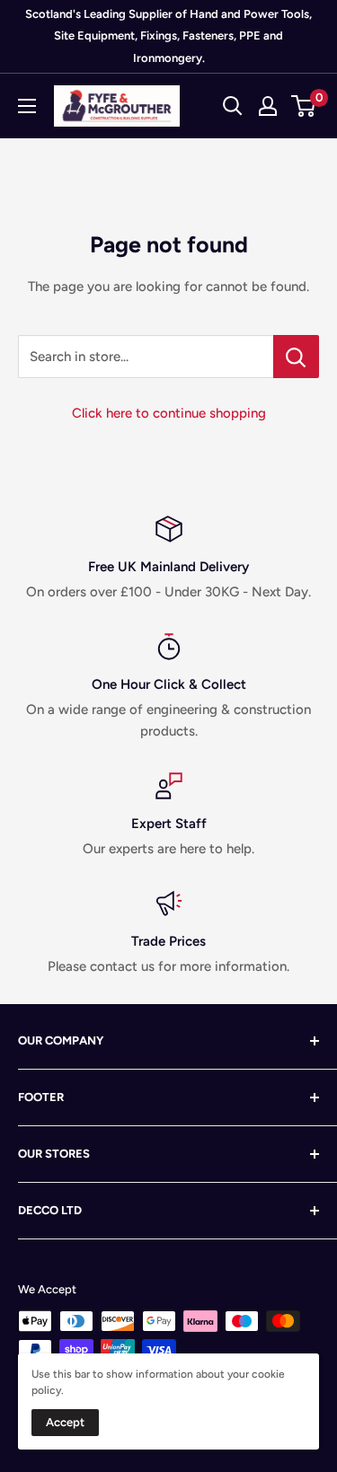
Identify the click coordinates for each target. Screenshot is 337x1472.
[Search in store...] (296, 356)
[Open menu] (27, 106)
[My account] (268, 106)
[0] (304, 106)
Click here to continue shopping (169, 413)
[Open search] (233, 106)
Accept (65, 1422)
